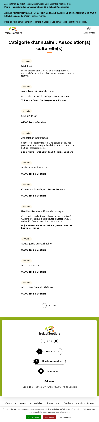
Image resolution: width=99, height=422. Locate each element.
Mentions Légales (85, 403)
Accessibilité (36, 403)
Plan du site (53, 403)
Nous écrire (52, 371)
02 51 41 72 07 (52, 351)
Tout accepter (33, 417)
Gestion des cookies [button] (15, 403)
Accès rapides (89, 33)
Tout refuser (49, 417)
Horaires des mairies (52, 361)
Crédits (67, 403)
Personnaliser (65, 417)
